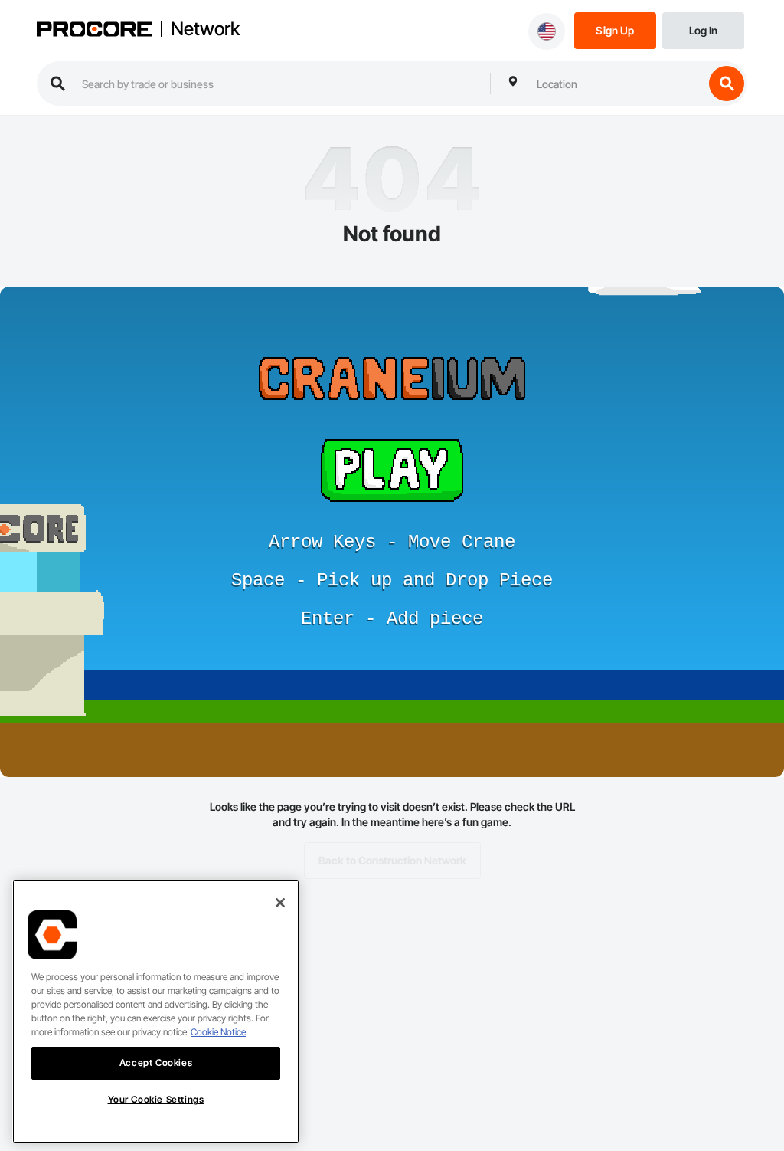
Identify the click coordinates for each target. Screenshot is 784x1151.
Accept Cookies (155, 1062)
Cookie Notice (218, 1032)
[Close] (280, 903)
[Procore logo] (94, 31)
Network (205, 29)
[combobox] (616, 83)
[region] (155, 1011)
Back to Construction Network (392, 860)
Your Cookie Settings (156, 1099)
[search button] (726, 83)
